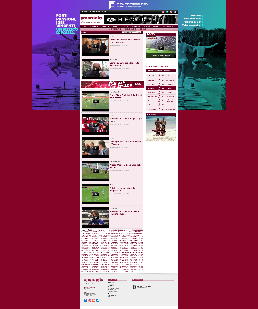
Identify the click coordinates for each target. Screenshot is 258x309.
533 (141, 266)
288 (101, 249)
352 (87, 254)
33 (81, 232)
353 (90, 254)
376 (90, 256)
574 (128, 269)
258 (82, 247)
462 (136, 261)
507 (133, 264)
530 (133, 266)
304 (82, 250)
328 (84, 252)
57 (127, 232)
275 (128, 247)
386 (117, 256)
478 (117, 262)
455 (117, 261)
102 (93, 235)
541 (101, 268)
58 (129, 232)
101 (90, 235)
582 (87, 271)
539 (95, 268)
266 (103, 247)
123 (90, 237)
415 (133, 257)
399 (90, 257)
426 (101, 259)
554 (136, 268)
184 (131, 240)
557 (82, 269)
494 (98, 264)
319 (122, 250)
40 (95, 232)
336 (106, 252)
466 (84, 262)
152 (106, 238)
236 (84, 245)
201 (114, 242)
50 (114, 232)
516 (95, 266)
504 (125, 264)
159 (125, 238)
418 (141, 257)
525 (120, 266)
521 (109, 266)
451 (106, 261)
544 (109, 268)
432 (117, 259)
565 (103, 269)
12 (103, 230)
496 (103, 264)
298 (128, 249)
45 (104, 232)
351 (84, 254)
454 (114, 261)
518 (101, 266)
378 (95, 256)
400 (93, 257)
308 (93, 250)
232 (136, 244)
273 (122, 247)
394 (139, 256)
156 (117, 238)
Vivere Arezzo (143, 29)
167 (84, 240)
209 (136, 242)
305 (84, 250)
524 (117, 266)
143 (82, 238)
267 (106, 247)
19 (117, 230)
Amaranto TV (105, 26)
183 (128, 240)
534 (82, 268)
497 (106, 264)
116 (131, 235)
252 (128, 245)
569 (114, 269)
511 (82, 266)
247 (114, 245)
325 (139, 250)
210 (139, 242)
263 (95, 247)
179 (117, 240)
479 (120, 262)
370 (136, 254)
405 (106, 257)
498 (109, 264)
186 (136, 240)
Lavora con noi (112, 295)
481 (125, 262)
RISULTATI (150, 71)
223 (112, 244)
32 (142, 230)
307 (90, 250)
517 (98, 266)
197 (103, 242)
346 (133, 252)
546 (114, 268)
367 (128, 254)
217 (95, 244)
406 (109, 257)
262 (93, 247)
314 (109, 250)
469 (93, 262)
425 (98, 259)
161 (131, 238)
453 (112, 261)
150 (101, 238)
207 (131, 242)
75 (100, 233)
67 (85, 233)
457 (122, 261)
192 (90, 242)
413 (128, 257)
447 (95, 261)
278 (136, 247)
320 (125, 250)
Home (85, 26)
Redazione (85, 12)
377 (93, 256)
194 (95, 242)
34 (83, 232)
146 (90, 238)
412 (125, 257)
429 (109, 259)
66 (83, 233)
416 (136, 257)
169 (90, 240)
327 (82, 252)
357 (101, 254)
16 (111, 230)
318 (120, 250)
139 (133, 237)
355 (95, 254)
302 (139, 249)
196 (101, 242)
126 (98, 237)
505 (128, 264)
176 (109, 240)
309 (95, 250)
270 (114, 247)
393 (136, 256)
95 (139, 233)
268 (109, 247)
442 (82, 261)
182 (125, 240)
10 (100, 230)
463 (139, 261)
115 (128, 235)
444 (87, 261)
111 (117, 235)
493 (95, 264)
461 (133, 261)
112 (120, 235)
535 (84, 268)
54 (121, 232)
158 (122, 238)
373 (82, 256)
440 (139, 259)
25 (128, 230)
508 (136, 264)
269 (112, 247)
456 (120, 261)
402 (98, 257)
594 (120, 271)
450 (103, 261)
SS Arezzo (147, 26)
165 (141, 238)
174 (103, 240)
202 (117, 242)
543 (106, 268)
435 (125, 259)
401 (95, 257)
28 (134, 230)
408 (114, 257)
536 (87, 268)
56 (125, 232)
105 (101, 235)
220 (103, 244)
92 (133, 233)
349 (141, 252)
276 (131, 247)
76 (102, 233)
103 (96, 235)
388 (122, 256)
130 (109, 237)
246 (112, 245)
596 (125, 271)
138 (131, 237)
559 (87, 269)
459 (128, 261)
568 (112, 269)
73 (97, 233)
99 (85, 235)
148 (95, 238)
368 (131, 254)
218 (98, 244)
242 (101, 245)
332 (95, 252)
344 (128, 252)
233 (139, 244)
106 (104, 235)
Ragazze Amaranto (167, 26)
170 (93, 240)
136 (125, 237)
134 (120, 237)
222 (109, 244)
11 (101, 230)
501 (117, 264)
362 (114, 254)
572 (122, 269)
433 (120, 259)
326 (141, 250)
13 (105, 230)
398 (87, 257)
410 (120, 257)
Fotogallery (124, 26)
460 (131, 261)
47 (108, 232)
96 (141, 233)
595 (122, 271)
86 (121, 233)
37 (89, 232)
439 (136, 259)
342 (122, 252)
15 (109, 230)
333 (98, 252)
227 (122, 244)
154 (112, 238)
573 (125, 269)
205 (125, 242)
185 (133, 240)
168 (87, 240)
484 (133, 262)
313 (106, 250)
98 (83, 235)
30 (138, 230)
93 (135, 233)
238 (90, 245)
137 (128, 237)
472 (101, 262)
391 (131, 256)
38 (91, 232)
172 (98, 240)
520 (106, 266)
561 (93, 269)
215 (90, 244)
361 (112, 254)
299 (131, 249)
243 (103, 245)
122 (87, 237)
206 (128, 242)
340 (117, 252)
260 (87, 247)
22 (123, 230)
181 (122, 240)
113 (123, 235)
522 (112, 266)
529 (131, 266)
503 (122, 264)
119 (139, 235)
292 (112, 249)
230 (131, 244)
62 (137, 232)
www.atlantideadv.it (88, 297)
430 (112, 259)
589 (106, 271)
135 (122, 237)
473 (103, 262)
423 (93, 259)
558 (84, 269)
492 (93, 264)
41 (97, 232)
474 (106, 262)
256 (139, 245)
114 (125, 235)
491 (90, 264)
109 (112, 235)
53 (120, 232)
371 (139, 254)
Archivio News (94, 26)
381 (103, 256)
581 (84, 271)
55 (123, 232)
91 (131, 233)
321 (128, 250)
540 (98, 268)
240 (95, 245)
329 (87, 252)
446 (93, 261)
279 (139, 247)
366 (125, 254)
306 (87, 250)
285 (93, 249)
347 (136, 252)
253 (131, 245)
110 (115, 235)
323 (133, 250)
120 (82, 237)
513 (87, 266)
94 (137, 233)
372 (141, 254)
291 (109, 249)
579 (141, 269)
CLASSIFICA (158, 71)
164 (139, 238)
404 (103, 257)
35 (85, 232)
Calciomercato (136, 26)
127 (101, 237)
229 (128, 244)
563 (98, 269)
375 (87, 256)
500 (114, 264)
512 (84, 266)
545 (112, 268)
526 (122, 266)
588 (103, 271)
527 (125, 266)
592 (114, 271)
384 (112, 256)
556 (141, 268)
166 (82, 240)
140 (136, 237)
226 (120, 244)
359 (106, 254)
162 (133, 238)
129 (106, 237)
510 (141, 264)
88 (125, 233)
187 (139, 240)
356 (98, 254)
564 (101, 269)
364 (120, 254)
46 (106, 232)
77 (104, 233)
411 (122, 257)
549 (122, 268)
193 (93, 242)
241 (98, 245)
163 (136, 238)
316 (114, 250)
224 (114, 244)
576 (133, 269)
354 (93, 254)
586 (98, 271)
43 (100, 232)
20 (119, 230)
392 (133, 256)
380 (101, 256)
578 (139, 269)
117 (134, 235)
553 (133, 268)
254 (133, 245)
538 (93, 268)
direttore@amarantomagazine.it (91, 289)
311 (101, 250)
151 (103, 238)
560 (90, 269)
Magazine (156, 26)
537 (90, 268)
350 (82, 254)
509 (139, 264)
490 (87, 264)
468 (90, 262)
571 (120, 269)
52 (118, 232)
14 (107, 230)
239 (93, 245)
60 (133, 232)
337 (109, 252)
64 (141, 232)
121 (84, 237)
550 (125, 268)
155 (114, 238)
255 (136, 245)
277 (133, 247)
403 (101, 257)
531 (136, 266)
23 (124, 230)
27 (132, 230)
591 (112, 271)
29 (136, 230)
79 (108, 233)
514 (90, 266)
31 (140, 230)
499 (112, 264)
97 (81, 235)
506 (131, 264)
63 (139, 232)
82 (114, 233)
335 (103, 252)
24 (126, 230)
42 (98, 232)
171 (95, 240)
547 (117, 268)
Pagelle (115, 26)
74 (98, 233)
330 (90, 252)
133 (117, 237)
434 (122, 259)
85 (120, 233)
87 (123, 233)
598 (131, 271)
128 (103, 237)
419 (82, 259)
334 (101, 252)
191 (87, 242)
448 (98, 261)
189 (82, 242)
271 (117, 247)
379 (98, 256)
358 (103, 254)
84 (118, 233)
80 (110, 233)
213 (84, 244)
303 (141, 249)
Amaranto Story (112, 291)
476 (112, 262)
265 (101, 247)
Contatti (105, 12)
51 (116, 232)
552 (131, 268)
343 (125, 252)
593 (117, 271)
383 (109, 256)
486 (139, 262)
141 (139, 237)
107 (106, 235)
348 (139, 252)
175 (106, 240)
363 (117, 254)
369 (133, 254)
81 (112, 233)
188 (141, 240)
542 (103, 268)
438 (133, 259)
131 (112, 237)
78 (106, 233)
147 (93, 238)
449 (101, 261)
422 (90, 259)
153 (109, 238)
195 (98, 242)
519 (103, 266)
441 (141, 259)
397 (84, 257)
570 (117, 269)
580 (82, 271)
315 (112, 250)
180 (120, 240)
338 (112, 252)
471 (98, 262)
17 (113, 230)
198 (106, 242)
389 (125, 256)
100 (87, 235)
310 (98, 250)
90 (129, 233)
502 (120, 264)
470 (95, 262)
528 (128, 266)
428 (106, 259)
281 (82, 249)
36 (87, 232)
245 (109, 245)
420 (84, 259)
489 (84, 264)
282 (84, 249)
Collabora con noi (95, 12)
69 (89, 233)
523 (114, 266)
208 (133, 242)
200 (112, 242)
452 (109, 261)
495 (101, 264)
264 (98, 247)
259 (84, 247)
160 (128, 238)
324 (136, 250)
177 (112, 240)
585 (95, 271)
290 (106, 249)
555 (139, 268)
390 (128, 256)
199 (109, 242)
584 (93, 271)
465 (82, 262)
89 (127, 233)
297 (125, 249)
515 (93, 266)
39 (93, 232)
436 (128, 259)
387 (120, 256)
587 (101, 271)
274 (125, 247)
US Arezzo (111, 285)
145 (87, 238)
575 (131, 269)
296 (122, 249)
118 (136, 235)
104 (98, 235)
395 (141, 256)
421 (87, 259)
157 (120, 238)
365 (122, 254)
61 (135, 232)
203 (120, 242)
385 (114, 256)
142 (141, 237)
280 (141, 247)
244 (106, 245)
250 (122, 245)
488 (82, 264)
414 (131, 257)
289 (103, 249)
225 (117, 244)
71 (93, 233)
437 (131, 259)
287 (98, 249)
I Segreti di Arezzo (130, 29)
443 (84, 261)
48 (110, 232)
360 (109, 254)
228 (125, 244)
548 (120, 268)
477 (114, 262)
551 (128, 268)
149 (98, 238)
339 (114, 252)
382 (106, 256)
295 (120, 249)
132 (114, 237)
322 (131, 250)
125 (95, 237)
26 (130, 230)
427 (103, 259)
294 (117, 249)
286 (95, 249)
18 (115, 230)
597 (128, 271)
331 (93, 252)
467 (87, 262)
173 (101, 240)
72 (95, 233)
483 (131, 262)
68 (87, 233)
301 (136, 249)
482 (128, 262)
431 (114, 259)
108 (109, 235)
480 (122, 262)
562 (95, 269)
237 (87, 245)
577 (136, 269)
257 (141, 245)
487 (141, 262)
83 (116, 233)
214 (87, 244)
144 (84, 238)
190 (84, 242)
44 (102, 232)
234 (141, 244)
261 (90, 247)
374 (84, 256)
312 (103, 250)
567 (109, 269)
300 (133, 249)
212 (82, 244)
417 (139, 257)
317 (117, 250)
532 (139, 266)
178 (114, 240)
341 (120, 252)
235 (82, 245)
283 (87, 249)
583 (90, 271)
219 (101, 244)
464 (141, 261)
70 (91, 233)
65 (81, 233)
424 (95, 259)
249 (120, 245)
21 (121, 230)
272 (120, 247)
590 (109, 271)
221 (106, 244)
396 (82, 257)
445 (90, 261)
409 (117, 257)
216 (93, 244)
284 (90, 249)
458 (125, 261)
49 (112, 232)
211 (141, 242)
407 (112, 257)
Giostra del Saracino (115, 29)
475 (109, 262)
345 (131, 252)
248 (117, 245)
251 (125, 245)
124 (93, 237)
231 (133, 244)
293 (114, 249)
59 (131, 232)
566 (106, 269)
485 (136, 262)
